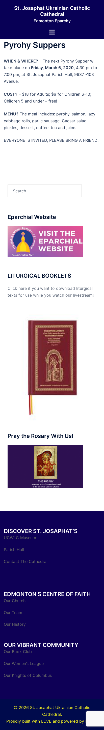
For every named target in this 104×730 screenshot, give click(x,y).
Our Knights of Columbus (28, 675)
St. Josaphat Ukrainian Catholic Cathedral (52, 11)
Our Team (13, 612)
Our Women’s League (24, 663)
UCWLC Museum (20, 537)
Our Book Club (18, 651)
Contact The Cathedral (25, 561)
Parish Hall (14, 549)
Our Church (14, 600)
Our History (15, 624)
